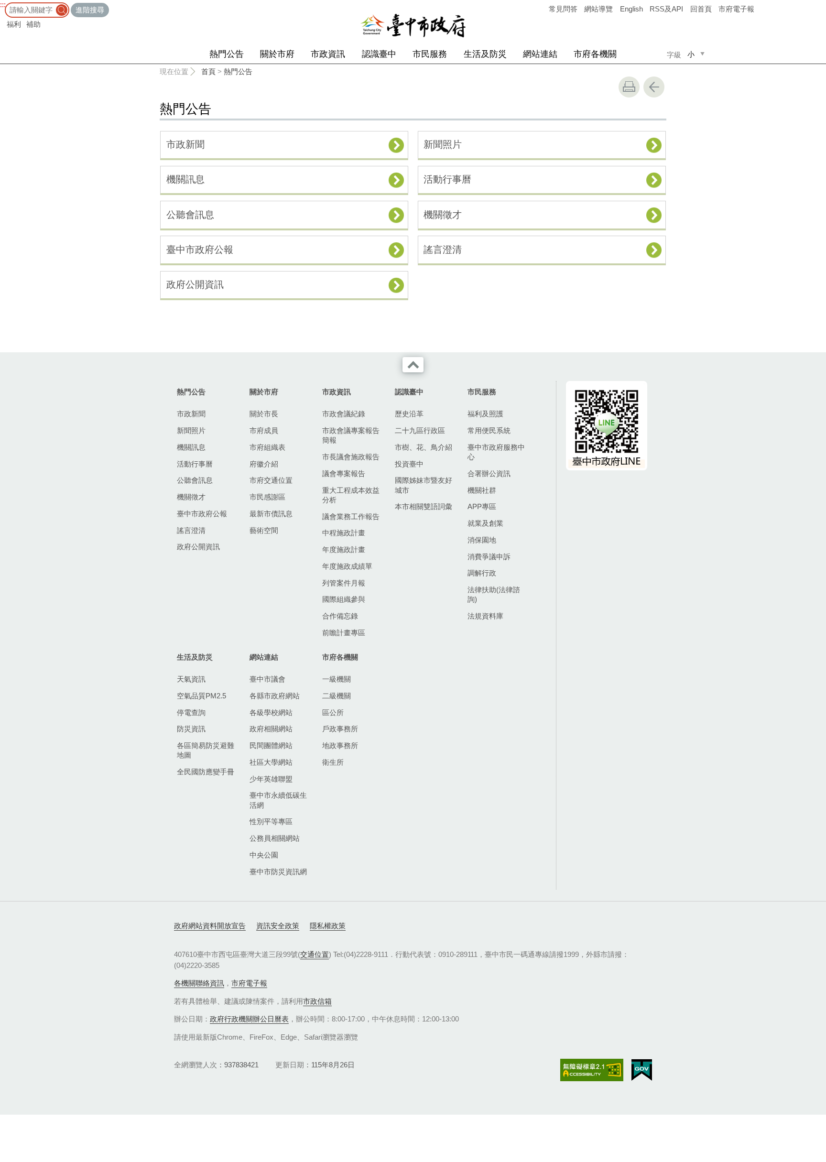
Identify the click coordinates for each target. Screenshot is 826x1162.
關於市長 (264, 414)
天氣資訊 (191, 679)
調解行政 (481, 573)
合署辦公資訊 (489, 473)
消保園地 (481, 540)
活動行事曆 (447, 179)
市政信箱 (317, 1001)
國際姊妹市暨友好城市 (423, 485)
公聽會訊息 (190, 214)
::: (3, 4)
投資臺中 (409, 464)
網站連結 (540, 54)
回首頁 (701, 9)
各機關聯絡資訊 (199, 983)
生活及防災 (485, 54)
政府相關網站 (271, 729)
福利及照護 (485, 414)
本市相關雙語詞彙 (423, 506)
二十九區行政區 (420, 430)
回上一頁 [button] (653, 87)
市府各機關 (595, 54)
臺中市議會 (267, 679)
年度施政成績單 (347, 566)
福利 (14, 24)
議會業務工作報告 (351, 516)
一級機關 (336, 679)
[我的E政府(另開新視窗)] (641, 1070)
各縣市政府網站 (275, 696)
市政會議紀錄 (343, 414)
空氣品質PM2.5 (201, 696)
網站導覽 (598, 9)
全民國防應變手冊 (205, 772)
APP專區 (481, 506)
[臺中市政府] (413, 25)
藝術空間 (264, 530)
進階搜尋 (90, 10)
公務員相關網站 (275, 838)
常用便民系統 (489, 430)
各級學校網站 (271, 712)
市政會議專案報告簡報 (351, 435)
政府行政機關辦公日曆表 (249, 1019)
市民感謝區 (267, 497)
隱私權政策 (328, 926)
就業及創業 (485, 523)
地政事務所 (340, 745)
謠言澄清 (443, 249)
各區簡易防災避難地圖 (205, 750)
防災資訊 (191, 729)
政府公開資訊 (195, 284)
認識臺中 (379, 54)
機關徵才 (443, 214)
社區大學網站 (271, 762)
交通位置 (314, 954)
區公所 (333, 712)
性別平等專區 (271, 821)
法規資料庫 (485, 616)
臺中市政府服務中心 (496, 452)
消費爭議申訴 (489, 557)
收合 (413, 364)
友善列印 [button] (629, 87)
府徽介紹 (264, 464)
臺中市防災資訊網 (278, 872)
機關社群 (481, 490)
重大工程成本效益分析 (351, 495)
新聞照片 (443, 144)
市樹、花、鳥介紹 (423, 447)
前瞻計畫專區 (343, 633)
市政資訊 (328, 54)
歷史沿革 (409, 414)
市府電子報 (736, 9)
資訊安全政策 (277, 926)
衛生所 (333, 762)
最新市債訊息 (271, 514)
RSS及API (666, 9)
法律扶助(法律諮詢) (493, 594)
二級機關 (336, 696)
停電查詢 (191, 712)
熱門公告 (226, 54)
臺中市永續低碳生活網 (278, 800)
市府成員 (264, 430)
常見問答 (563, 9)
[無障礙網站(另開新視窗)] (591, 1070)
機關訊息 (185, 179)
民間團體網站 (271, 745)
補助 (33, 24)
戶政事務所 (340, 729)
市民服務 (430, 54)
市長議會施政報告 (351, 457)
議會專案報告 (343, 473)
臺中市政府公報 (199, 249)
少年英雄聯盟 (271, 779)
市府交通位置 (271, 480)
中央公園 (264, 855)
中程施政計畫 (343, 533)
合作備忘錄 (340, 616)
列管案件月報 (343, 583)
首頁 (208, 71)
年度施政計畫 (343, 549)
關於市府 (277, 54)
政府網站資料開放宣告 (210, 926)
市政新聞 (185, 144)
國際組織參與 (343, 599)
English (631, 9)
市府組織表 (267, 447)
